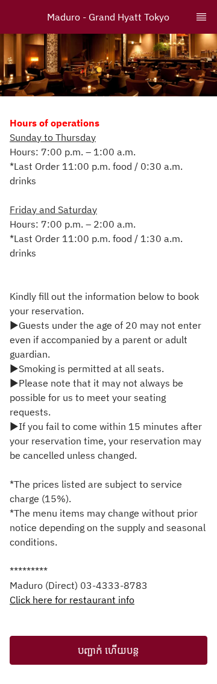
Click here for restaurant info (72, 600)
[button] (108, 650)
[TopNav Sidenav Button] (201, 17)
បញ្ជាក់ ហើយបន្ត (108, 650)
